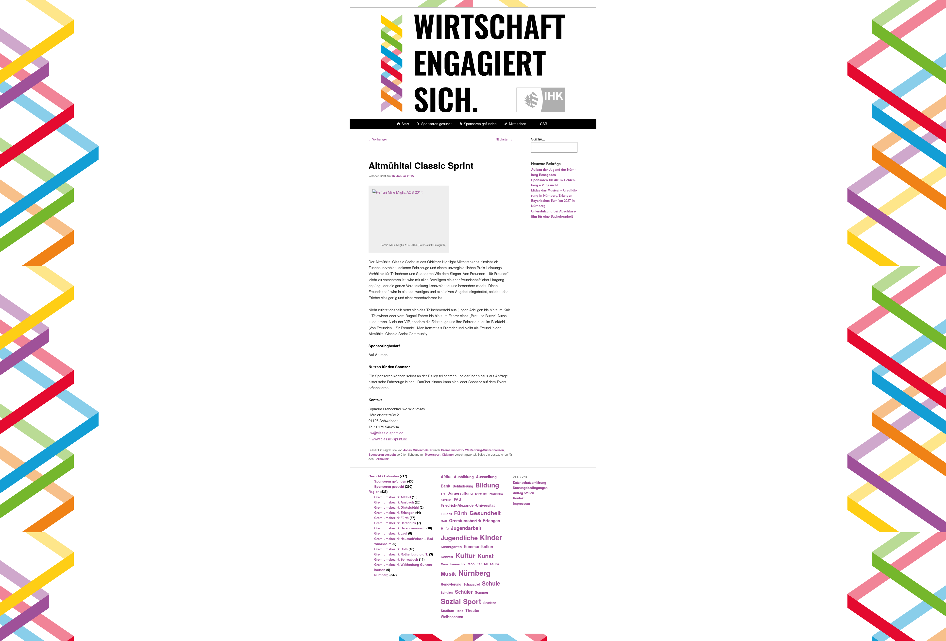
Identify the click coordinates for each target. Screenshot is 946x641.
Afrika (446, 476)
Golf (444, 521)
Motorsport (432, 454)
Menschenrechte (453, 564)
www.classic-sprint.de (389, 438)
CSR (543, 123)
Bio (443, 493)
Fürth (460, 513)
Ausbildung (464, 476)
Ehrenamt (481, 493)
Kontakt (518, 498)
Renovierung (451, 584)
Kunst (486, 556)
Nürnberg (381, 574)
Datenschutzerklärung (529, 482)
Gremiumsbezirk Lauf (390, 533)
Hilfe (445, 528)
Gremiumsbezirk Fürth (391, 517)
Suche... (538, 139)
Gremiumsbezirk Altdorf (392, 497)
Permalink (381, 459)
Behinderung (463, 486)
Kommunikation (478, 546)
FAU (457, 499)
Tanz (459, 610)
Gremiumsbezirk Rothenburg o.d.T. (401, 554)
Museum (491, 564)
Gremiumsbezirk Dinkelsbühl (396, 507)
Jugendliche (459, 537)
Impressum (521, 503)
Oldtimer (448, 454)
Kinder (491, 537)
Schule (491, 583)
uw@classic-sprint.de (386, 432)
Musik (448, 573)
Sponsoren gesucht (436, 123)
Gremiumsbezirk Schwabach (396, 559)
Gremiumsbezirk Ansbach (394, 502)
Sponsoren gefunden (480, 123)
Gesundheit (485, 513)
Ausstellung (486, 476)
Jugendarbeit (466, 527)
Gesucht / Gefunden (384, 476)
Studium (447, 610)
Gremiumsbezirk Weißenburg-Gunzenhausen (472, 450)
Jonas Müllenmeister (418, 450)
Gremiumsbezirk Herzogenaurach (399, 528)
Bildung (487, 484)
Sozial (451, 601)
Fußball (446, 514)
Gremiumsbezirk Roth (391, 549)
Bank (445, 486)
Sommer (481, 592)
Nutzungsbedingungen (530, 487)
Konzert (447, 556)
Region (374, 491)
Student (489, 602)
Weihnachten (452, 616)
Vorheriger (378, 139)
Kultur (465, 555)
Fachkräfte (496, 493)
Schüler (464, 591)
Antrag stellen (523, 492)
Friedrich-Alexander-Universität (468, 505)
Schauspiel (471, 584)
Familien (446, 500)
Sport (472, 601)
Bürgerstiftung (460, 493)
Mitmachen (517, 123)
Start (405, 123)
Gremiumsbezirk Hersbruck (395, 522)
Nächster (504, 139)
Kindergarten (451, 546)
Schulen (447, 592)
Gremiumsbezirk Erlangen (394, 512)
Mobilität (475, 563)
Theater (472, 610)
